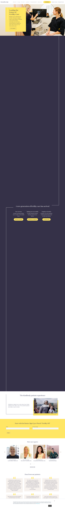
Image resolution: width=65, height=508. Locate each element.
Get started (12, 28)
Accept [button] (50, 505)
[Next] (60, 452)
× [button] (54, 500)
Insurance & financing (32, 219)
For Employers (46, 219)
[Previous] (4, 452)
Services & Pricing (18, 219)
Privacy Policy (38, 503)
